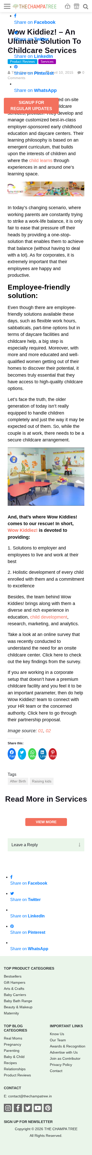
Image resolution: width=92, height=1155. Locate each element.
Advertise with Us (64, 1052)
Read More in (46, 799)
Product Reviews (17, 1075)
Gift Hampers (14, 982)
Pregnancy (12, 1044)
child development (48, 617)
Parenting (11, 1050)
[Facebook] (18, 1109)
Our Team (58, 1040)
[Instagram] (8, 1109)
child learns (40, 160)
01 (40, 730)
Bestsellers (12, 976)
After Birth (18, 781)
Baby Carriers (15, 995)
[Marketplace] (76, 6)
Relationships (15, 1069)
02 (48, 730)
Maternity (11, 1013)
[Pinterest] (48, 1109)
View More (46, 822)
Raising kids (41, 781)
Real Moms (13, 1038)
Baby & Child (14, 1057)
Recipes (10, 1063)
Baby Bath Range (18, 1001)
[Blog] (67, 6)
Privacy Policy (61, 1065)
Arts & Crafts (14, 989)
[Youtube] (38, 1109)
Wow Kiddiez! (23, 530)
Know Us (57, 1034)
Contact (56, 1071)
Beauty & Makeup (18, 1007)
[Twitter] (28, 1109)
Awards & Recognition (67, 1046)
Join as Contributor (65, 1058)
